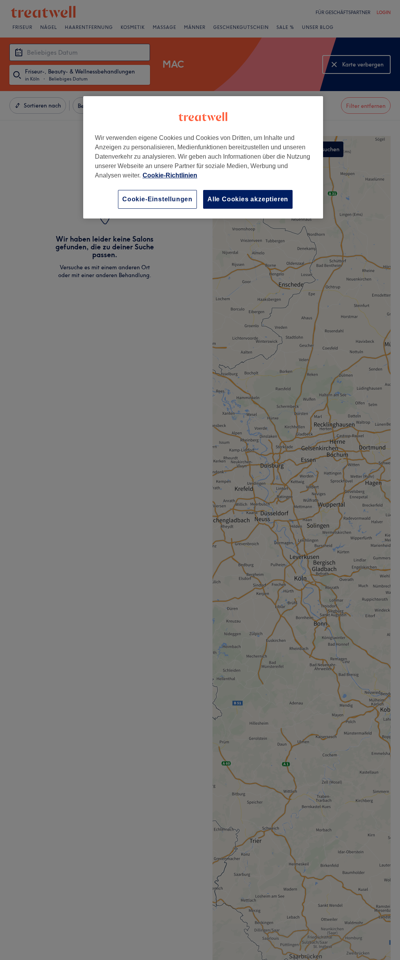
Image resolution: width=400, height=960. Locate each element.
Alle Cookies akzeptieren (247, 199)
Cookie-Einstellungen (157, 199)
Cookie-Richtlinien (170, 175)
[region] (203, 157)
